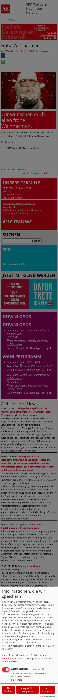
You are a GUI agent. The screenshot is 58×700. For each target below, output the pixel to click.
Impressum (13, 661)
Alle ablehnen (8, 690)
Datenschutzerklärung (13, 658)
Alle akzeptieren (47, 690)
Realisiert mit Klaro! (47, 696)
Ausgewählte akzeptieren (27, 690)
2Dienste (16, 679)
